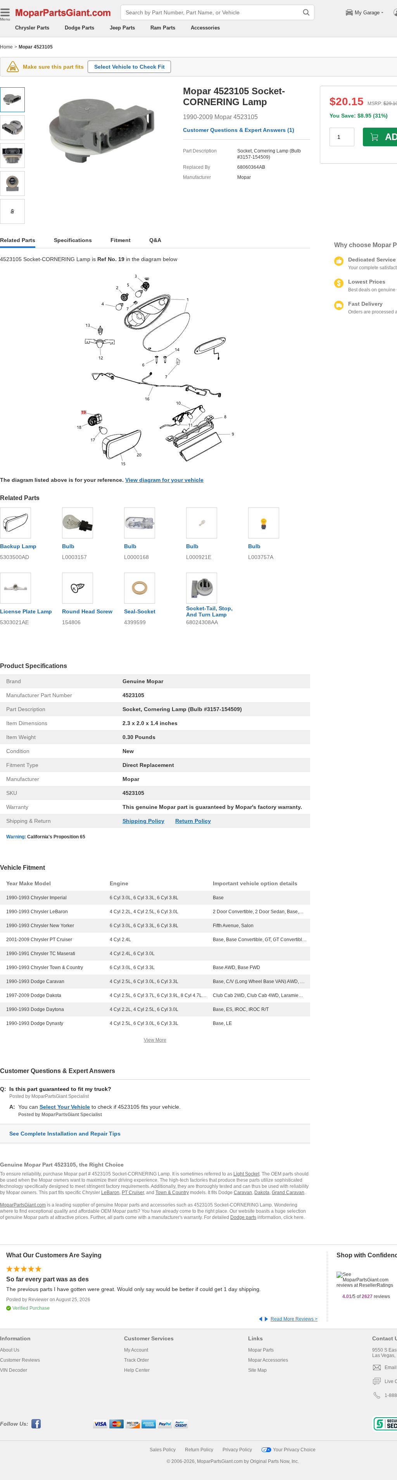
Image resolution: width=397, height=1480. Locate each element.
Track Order (136, 1360)
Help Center (137, 1370)
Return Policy (193, 821)
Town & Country (172, 1192)
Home (6, 47)
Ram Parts (162, 28)
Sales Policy (163, 1449)
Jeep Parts (122, 28)
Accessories (205, 28)
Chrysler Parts (32, 28)
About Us (9, 1350)
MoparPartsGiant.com (23, 1205)
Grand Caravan (288, 1192)
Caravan (243, 1192)
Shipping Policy (143, 821)
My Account (136, 1350)
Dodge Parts (79, 28)
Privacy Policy (237, 1449)
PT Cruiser (133, 1192)
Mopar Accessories (268, 1360)
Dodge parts (243, 1217)
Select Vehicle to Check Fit (129, 67)
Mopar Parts (261, 1350)
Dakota (261, 1192)
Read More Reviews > (294, 1319)
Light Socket (246, 1174)
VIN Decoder (13, 1370)
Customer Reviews (20, 1360)
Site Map (257, 1370)
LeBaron (110, 1192)
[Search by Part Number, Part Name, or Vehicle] (306, 12)
